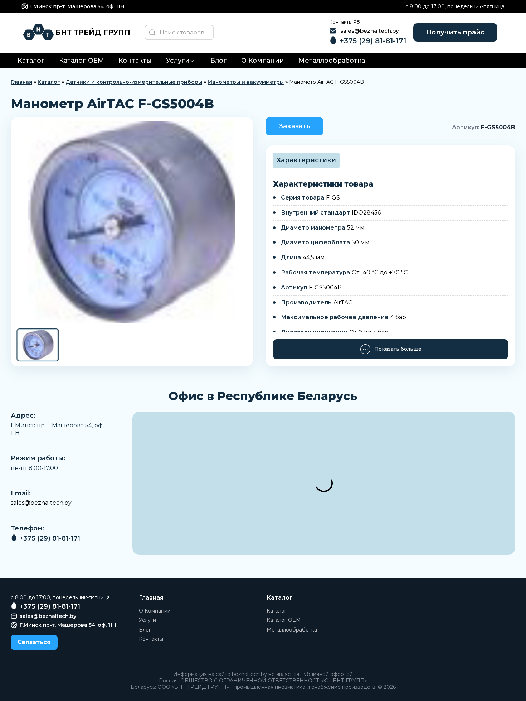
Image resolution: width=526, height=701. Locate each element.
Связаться (34, 642)
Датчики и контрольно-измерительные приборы (133, 82)
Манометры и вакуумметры (246, 82)
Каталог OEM (81, 60)
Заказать (294, 126)
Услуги (178, 60)
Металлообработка (331, 60)
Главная (21, 82)
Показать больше (398, 349)
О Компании (262, 60)
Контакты (135, 60)
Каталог (31, 60)
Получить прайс (455, 32)
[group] (131, 222)
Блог (218, 60)
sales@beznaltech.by (41, 502)
